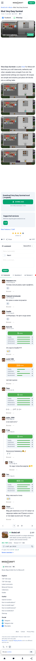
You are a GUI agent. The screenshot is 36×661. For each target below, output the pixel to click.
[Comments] (13, 658)
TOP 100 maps (6, 581)
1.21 (5, 223)
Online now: (9, 566)
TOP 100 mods (6, 579)
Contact (23, 631)
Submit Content (6, 599)
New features (5, 229)
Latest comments (7, 584)
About (17, 631)
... (26, 17)
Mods (10, 7)
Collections (5, 590)
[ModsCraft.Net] (8, 561)
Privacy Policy (30, 631)
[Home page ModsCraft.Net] (18, 3)
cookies (9, 652)
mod (23, 67)
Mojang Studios (18, 640)
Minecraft (4, 640)
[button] (2, 2)
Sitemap (4, 613)
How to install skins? (8, 610)
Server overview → (7, 552)
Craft (13, 229)
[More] (13, 291)
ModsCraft (4, 7)
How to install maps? (8, 605)
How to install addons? (8, 602)
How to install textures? (9, 608)
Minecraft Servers (7, 587)
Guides (4, 592)
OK (31, 652)
